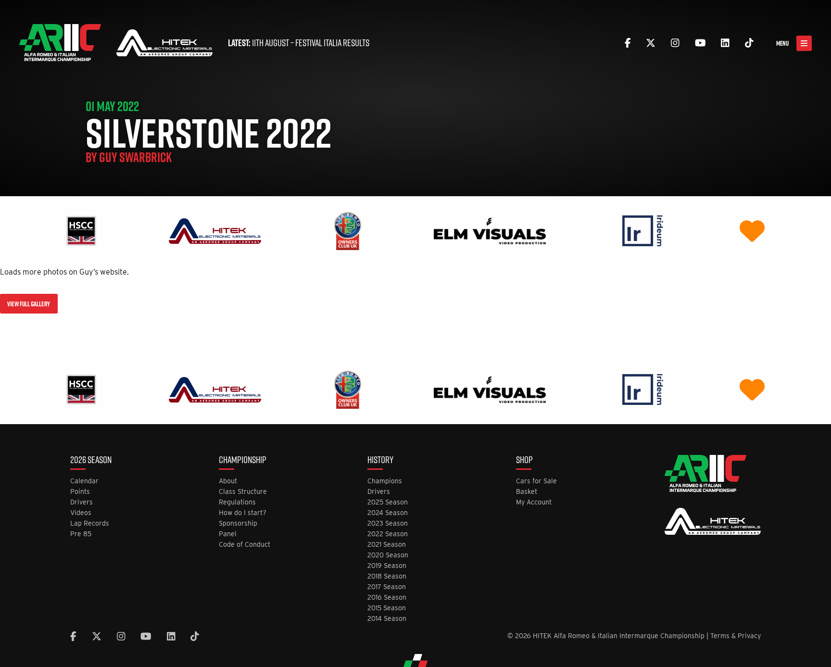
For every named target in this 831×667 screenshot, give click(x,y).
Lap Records (89, 523)
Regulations (237, 502)
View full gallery (28, 304)
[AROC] (347, 230)
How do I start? (242, 512)
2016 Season (386, 597)
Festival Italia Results (332, 43)
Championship (242, 460)
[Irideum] (643, 230)
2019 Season (386, 565)
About (228, 481)
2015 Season (386, 608)
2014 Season (386, 618)
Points (80, 491)
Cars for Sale (536, 481)
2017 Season (386, 587)
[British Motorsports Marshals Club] (752, 230)
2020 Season (387, 555)
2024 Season (387, 512)
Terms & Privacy (735, 636)
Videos (80, 512)
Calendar (84, 481)
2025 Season (387, 502)
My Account (534, 502)
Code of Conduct (244, 544)
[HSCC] (81, 230)
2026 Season (91, 460)
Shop (524, 460)
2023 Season (387, 523)
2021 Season (386, 544)
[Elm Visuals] (489, 230)
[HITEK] (215, 230)
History (380, 460)
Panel (228, 534)
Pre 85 (80, 534)
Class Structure (243, 491)
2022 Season (387, 534)
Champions (384, 481)
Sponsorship (238, 523)
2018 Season (386, 576)
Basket (526, 491)
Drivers (81, 502)
